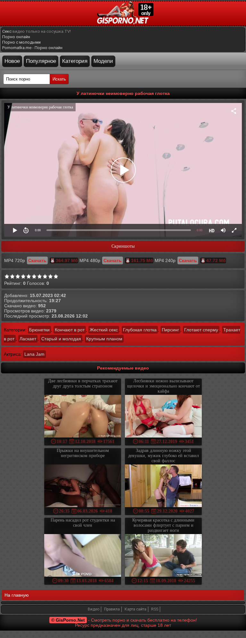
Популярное (41, 61)
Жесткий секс (104, 329)
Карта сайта (135, 609)
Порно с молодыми (21, 42)
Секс (7, 31)
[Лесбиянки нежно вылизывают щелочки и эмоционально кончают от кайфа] (163, 417)
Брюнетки (39, 329)
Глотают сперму (201, 329)
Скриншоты (123, 246)
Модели (103, 61)
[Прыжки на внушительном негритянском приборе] (82, 486)
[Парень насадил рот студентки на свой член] (82, 556)
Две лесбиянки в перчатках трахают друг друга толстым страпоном (83, 383)
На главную (16, 595)
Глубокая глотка (140, 329)
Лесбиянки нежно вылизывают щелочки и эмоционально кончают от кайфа (163, 386)
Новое (12, 61)
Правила (112, 609)
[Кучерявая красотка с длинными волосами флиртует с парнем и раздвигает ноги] (163, 556)
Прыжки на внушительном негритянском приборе (83, 453)
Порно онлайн (16, 36)
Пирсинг (170, 329)
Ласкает (28, 338)
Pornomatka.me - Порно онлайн (32, 47)
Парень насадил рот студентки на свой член (83, 523)
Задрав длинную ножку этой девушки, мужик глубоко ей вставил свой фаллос (163, 455)
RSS (154, 609)
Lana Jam (34, 354)
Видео (93, 609)
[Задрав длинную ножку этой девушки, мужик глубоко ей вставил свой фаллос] (163, 486)
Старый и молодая (61, 338)
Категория (74, 61)
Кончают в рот (70, 329)
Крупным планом (104, 338)
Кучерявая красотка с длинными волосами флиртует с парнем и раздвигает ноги (163, 525)
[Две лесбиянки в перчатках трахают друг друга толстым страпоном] (82, 417)
